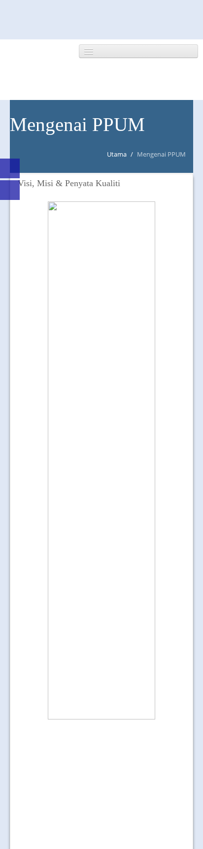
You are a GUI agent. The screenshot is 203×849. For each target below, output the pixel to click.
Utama (117, 154)
